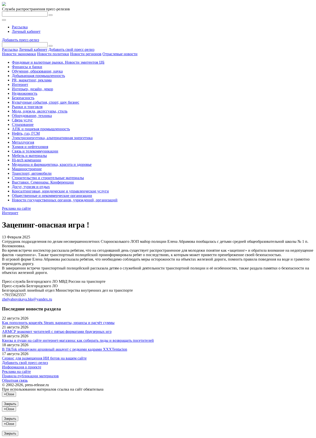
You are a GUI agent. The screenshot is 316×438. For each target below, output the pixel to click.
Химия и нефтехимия (30, 147)
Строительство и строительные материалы (48, 178)
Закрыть (10, 404)
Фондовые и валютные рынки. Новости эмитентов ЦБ (58, 62)
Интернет (20, 84)
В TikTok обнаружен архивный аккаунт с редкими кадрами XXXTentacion (64, 349)
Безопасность (23, 98)
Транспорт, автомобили (32, 173)
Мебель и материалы (29, 155)
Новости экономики (19, 54)
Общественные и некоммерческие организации (52, 195)
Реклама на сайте (16, 208)
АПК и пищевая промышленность (41, 129)
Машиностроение (27, 169)
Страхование (23, 124)
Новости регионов (85, 54)
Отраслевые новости (120, 54)
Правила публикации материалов (30, 376)
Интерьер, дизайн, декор (32, 89)
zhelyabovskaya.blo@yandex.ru (27, 299)
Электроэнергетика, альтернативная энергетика (52, 138)
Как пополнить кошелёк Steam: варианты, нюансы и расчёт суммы (58, 323)
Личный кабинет (26, 31)
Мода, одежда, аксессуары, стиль (39, 111)
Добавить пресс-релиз (20, 40)
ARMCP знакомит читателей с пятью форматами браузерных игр (57, 331)
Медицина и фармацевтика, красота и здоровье (52, 164)
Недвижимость (24, 93)
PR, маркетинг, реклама (32, 80)
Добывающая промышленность (38, 76)
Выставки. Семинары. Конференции (43, 182)
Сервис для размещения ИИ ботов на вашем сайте (44, 358)
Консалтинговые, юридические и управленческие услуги (60, 191)
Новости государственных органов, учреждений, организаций (65, 200)
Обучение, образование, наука (37, 71)
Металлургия (23, 142)
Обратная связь (15, 380)
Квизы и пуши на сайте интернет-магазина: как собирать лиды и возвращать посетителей (78, 340)
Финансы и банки (27, 67)
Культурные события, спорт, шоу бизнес (45, 102)
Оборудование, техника (32, 116)
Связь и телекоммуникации (35, 151)
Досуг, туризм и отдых (31, 187)
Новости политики (53, 54)
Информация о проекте (21, 367)
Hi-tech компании (26, 160)
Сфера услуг (22, 120)
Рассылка (20, 27)
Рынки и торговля (27, 107)
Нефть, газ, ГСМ (26, 133)
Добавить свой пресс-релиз (71, 49)
